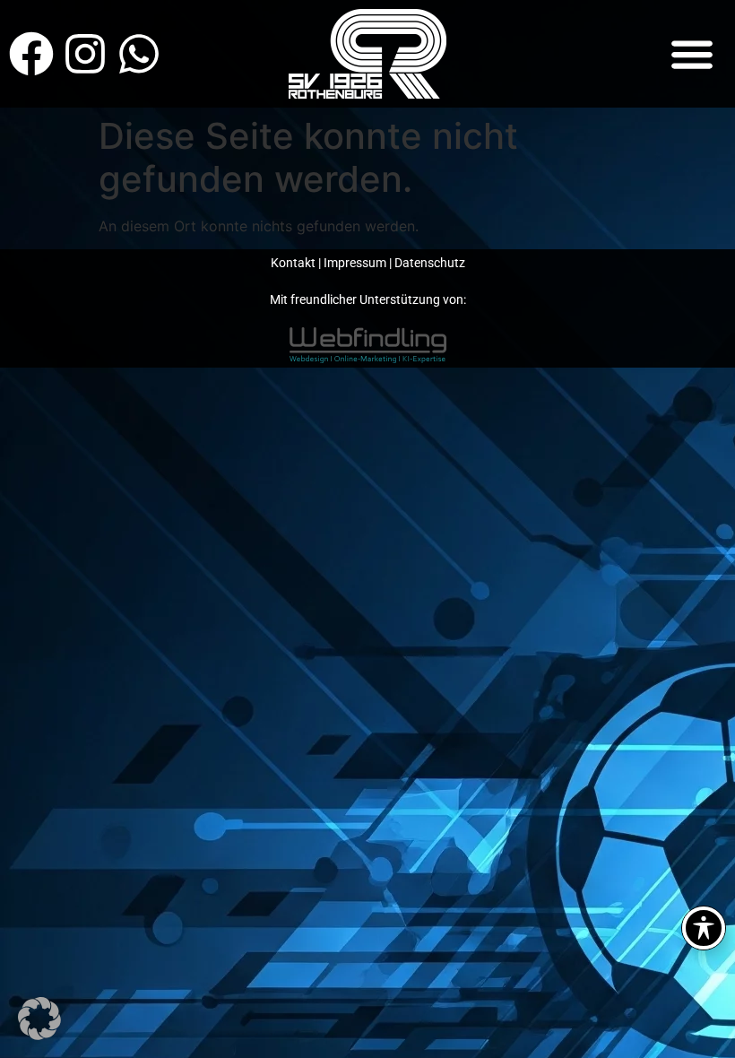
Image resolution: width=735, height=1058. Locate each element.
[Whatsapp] (139, 53)
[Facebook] (31, 53)
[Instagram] (85, 53)
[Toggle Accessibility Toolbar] (703, 928)
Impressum (355, 263)
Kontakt (293, 263)
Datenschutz (429, 263)
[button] (692, 54)
